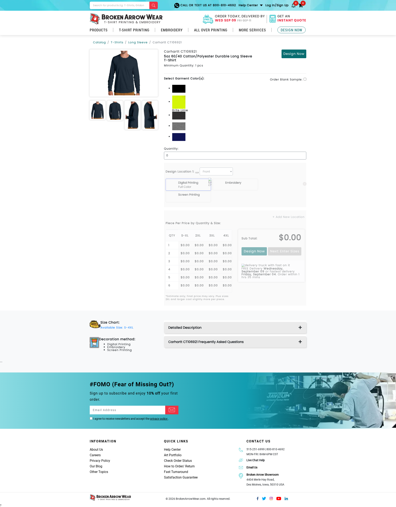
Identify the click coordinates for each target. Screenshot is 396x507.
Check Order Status (178, 461)
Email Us (251, 467)
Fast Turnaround (176, 472)
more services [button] (252, 29)
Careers (95, 455)
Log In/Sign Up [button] (277, 5)
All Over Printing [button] (210, 29)
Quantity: (171, 148)
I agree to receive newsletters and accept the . (130, 418)
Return (190, 466)
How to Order (173, 466)
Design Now (291, 29)
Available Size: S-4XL (116, 327)
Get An (291, 19)
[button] (293, 5)
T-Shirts (117, 42)
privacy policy (159, 418)
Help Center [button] (249, 5)
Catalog (99, 42)
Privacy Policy (100, 461)
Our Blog (96, 466)
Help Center (172, 449)
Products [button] (99, 29)
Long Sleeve (138, 42)
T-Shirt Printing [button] (134, 29)
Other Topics (99, 472)
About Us (96, 449)
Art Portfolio (173, 455)
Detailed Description (185, 327)
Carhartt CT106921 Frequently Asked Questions (206, 341)
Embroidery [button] (172, 29)
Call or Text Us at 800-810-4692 (207, 5)
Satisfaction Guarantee (181, 477)
